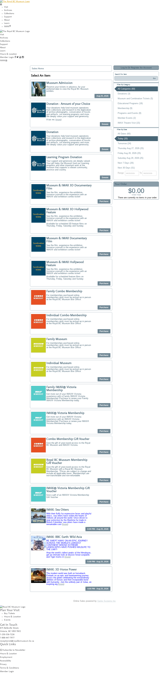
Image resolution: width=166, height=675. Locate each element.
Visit (6, 7)
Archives (8, 10)
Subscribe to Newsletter (14, 650)
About (7, 20)
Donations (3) (124, 93)
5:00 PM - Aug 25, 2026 (97, 562)
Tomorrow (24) (124, 143)
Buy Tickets (9, 613)
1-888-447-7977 (7, 638)
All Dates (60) (124, 133)
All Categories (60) (126, 89)
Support (8, 17)
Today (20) (123, 138)
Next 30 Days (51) (126, 168)
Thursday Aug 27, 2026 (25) (131, 148)
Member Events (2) (127, 118)
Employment (6, 657)
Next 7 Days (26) (126, 163)
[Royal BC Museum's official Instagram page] (23, 57)
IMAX (7, 26)
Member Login (7, 57)
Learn (7, 23)
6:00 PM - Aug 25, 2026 (97, 529)
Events (7, 620)
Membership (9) (125, 108)
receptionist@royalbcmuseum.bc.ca (17, 641)
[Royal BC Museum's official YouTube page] (20, 57)
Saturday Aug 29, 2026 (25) (130, 158)
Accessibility (5, 661)
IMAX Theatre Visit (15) (129, 123)
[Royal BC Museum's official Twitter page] (18, 57)
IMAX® (3, 61)
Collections (9, 13)
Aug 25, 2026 (102, 96)
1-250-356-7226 (7, 634)
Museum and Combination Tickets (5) (135, 98)
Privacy (3, 664)
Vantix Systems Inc (106, 601)
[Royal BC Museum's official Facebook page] (15, 57)
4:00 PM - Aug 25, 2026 (97, 589)
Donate (105, 124)
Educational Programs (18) (130, 103)
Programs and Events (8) (129, 113)
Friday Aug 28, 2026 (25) (129, 153)
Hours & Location (8, 54)
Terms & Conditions (9, 668)
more (58, 119)
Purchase (104, 201)
